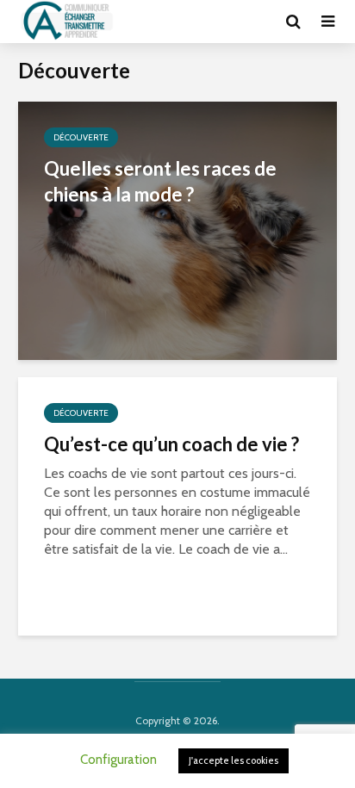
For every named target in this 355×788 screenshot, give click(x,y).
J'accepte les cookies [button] (233, 760)
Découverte (81, 137)
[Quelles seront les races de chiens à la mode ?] (177, 229)
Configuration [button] (118, 759)
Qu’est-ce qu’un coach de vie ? (171, 444)
